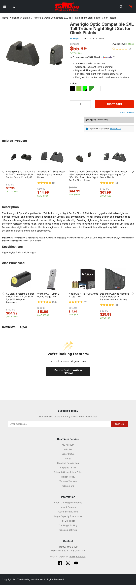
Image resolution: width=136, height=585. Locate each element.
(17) (85, 302)
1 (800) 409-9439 (68, 546)
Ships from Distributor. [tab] (104, 128)
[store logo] (67, 6)
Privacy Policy (68, 476)
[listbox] (102, 89)
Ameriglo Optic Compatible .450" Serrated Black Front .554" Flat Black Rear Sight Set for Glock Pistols (83, 176)
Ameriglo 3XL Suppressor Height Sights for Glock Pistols (51, 174)
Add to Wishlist (127, 112)
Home (5, 17)
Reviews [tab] (8, 327)
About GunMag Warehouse (68, 502)
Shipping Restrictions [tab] (98, 119)
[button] (102, 57)
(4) (116, 305)
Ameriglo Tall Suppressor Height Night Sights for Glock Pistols (113, 174)
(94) (54, 302)
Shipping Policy (68, 467)
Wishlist (68, 449)
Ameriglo (74, 38)
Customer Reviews (68, 511)
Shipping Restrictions (68, 463)
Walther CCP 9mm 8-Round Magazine (48, 295)
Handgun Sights (21, 17)
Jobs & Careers (68, 507)
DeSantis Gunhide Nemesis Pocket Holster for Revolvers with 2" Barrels (114, 296)
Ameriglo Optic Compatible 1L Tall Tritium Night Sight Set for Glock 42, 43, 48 (20, 174)
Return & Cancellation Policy (68, 472)
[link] (122, 48)
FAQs (68, 458)
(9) (116, 183)
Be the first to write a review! (68, 372)
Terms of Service (68, 481)
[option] (72, 88)
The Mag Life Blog (68, 525)
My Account (68, 444)
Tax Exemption (68, 520)
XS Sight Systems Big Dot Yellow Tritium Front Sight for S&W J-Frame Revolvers (20, 298)
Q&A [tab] (23, 327)
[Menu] (4, 6)
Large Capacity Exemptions (68, 516)
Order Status (68, 454)
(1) (53, 183)
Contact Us (68, 485)
